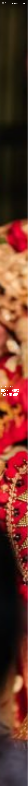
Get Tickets (14, 3)
